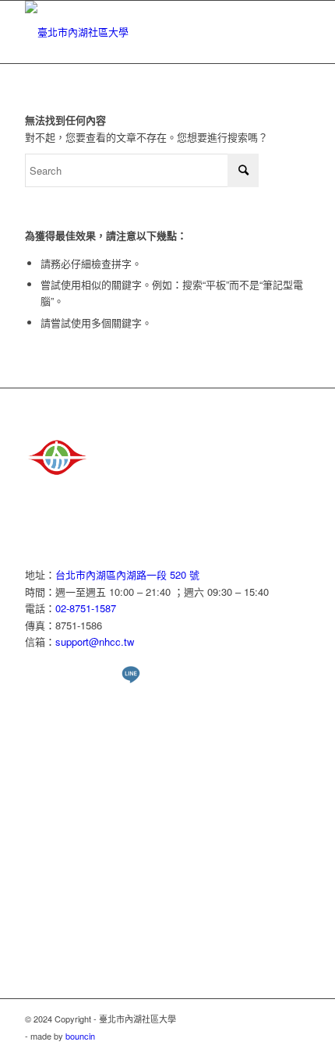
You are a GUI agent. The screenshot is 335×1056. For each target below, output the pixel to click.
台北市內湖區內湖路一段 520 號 (127, 574)
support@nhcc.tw (94, 641)
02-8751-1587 (85, 608)
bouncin (80, 1035)
